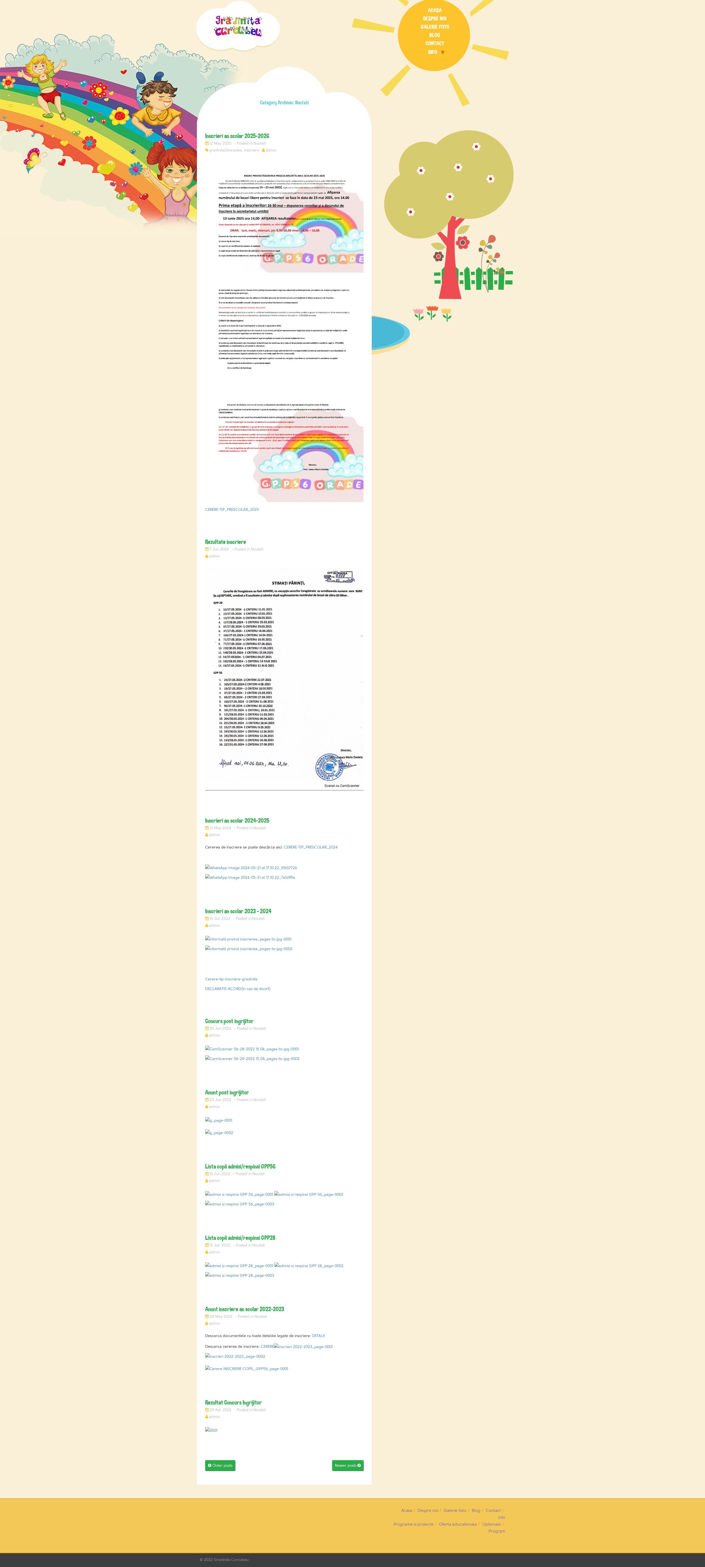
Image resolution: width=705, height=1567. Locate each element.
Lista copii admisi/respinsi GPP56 (240, 1166)
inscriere (251, 150)
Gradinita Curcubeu (231, 1560)
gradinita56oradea (225, 150)
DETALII (318, 1336)
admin (271, 150)
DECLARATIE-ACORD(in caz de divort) (237, 989)
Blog (434, 35)
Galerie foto (435, 27)
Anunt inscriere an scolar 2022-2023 (244, 1309)
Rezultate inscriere (225, 542)
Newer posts (348, 1465)
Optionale (491, 1524)
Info (432, 52)
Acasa (435, 10)
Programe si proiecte (413, 1524)
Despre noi (434, 18)
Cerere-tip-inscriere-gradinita (231, 979)
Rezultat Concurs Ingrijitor (233, 1402)
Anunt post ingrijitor (227, 1092)
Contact (434, 43)
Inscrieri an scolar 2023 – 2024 (238, 911)
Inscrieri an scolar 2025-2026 (237, 136)
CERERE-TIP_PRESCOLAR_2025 (232, 510)
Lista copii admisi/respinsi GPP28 (240, 1238)
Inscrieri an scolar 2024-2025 (237, 821)
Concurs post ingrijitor (229, 1021)
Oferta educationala (458, 1524)
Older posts (220, 1465)
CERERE (267, 1346)
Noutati (259, 143)
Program (497, 1531)
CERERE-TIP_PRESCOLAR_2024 (311, 847)
